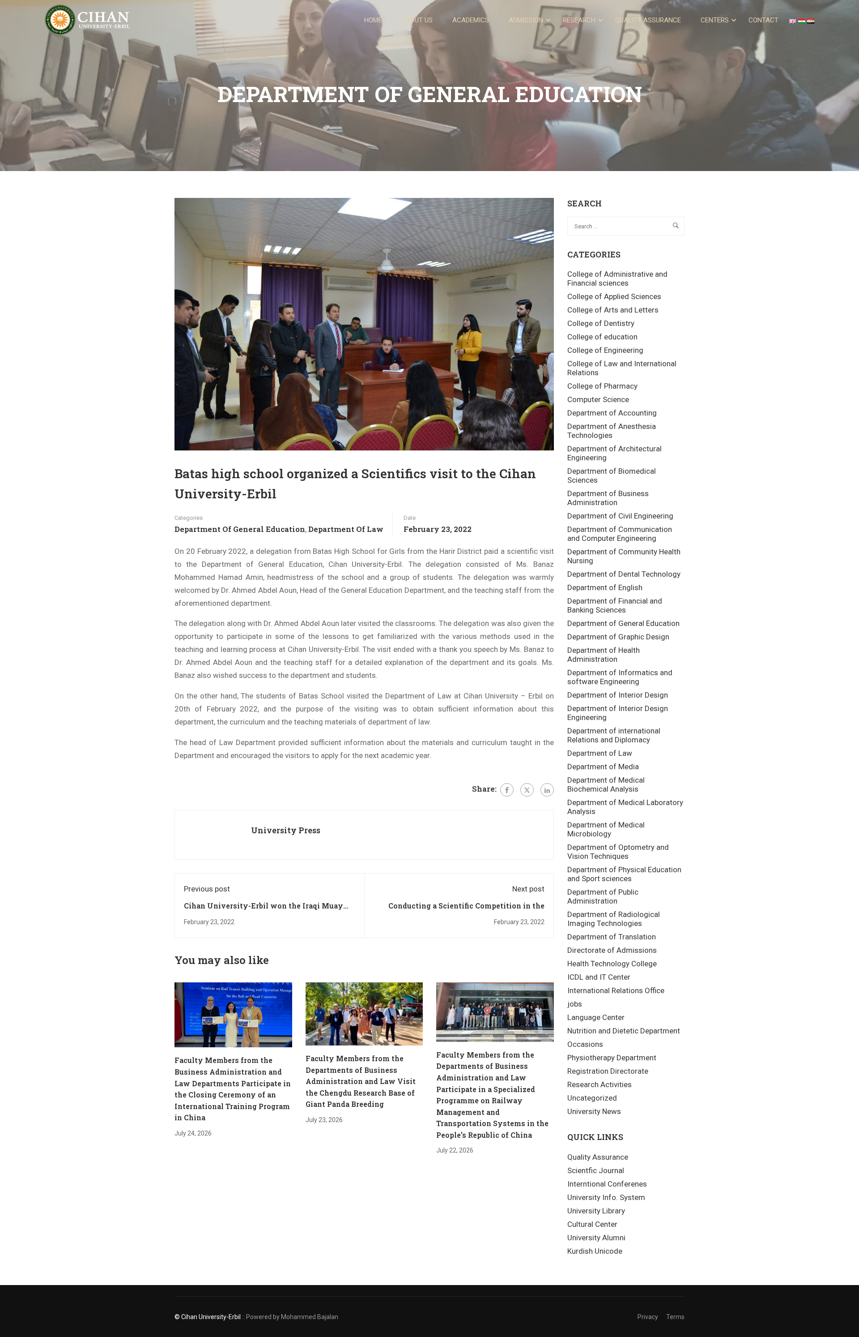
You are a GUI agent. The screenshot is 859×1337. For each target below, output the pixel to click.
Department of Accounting (612, 412)
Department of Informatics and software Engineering (619, 677)
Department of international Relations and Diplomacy (613, 735)
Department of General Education (239, 529)
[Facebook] (507, 790)
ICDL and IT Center (598, 977)
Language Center (596, 1017)
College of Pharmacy (602, 385)
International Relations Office (615, 990)
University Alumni (596, 1237)
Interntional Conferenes (607, 1183)
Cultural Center (592, 1224)
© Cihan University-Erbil (207, 1316)
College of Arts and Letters (613, 309)
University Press (285, 830)
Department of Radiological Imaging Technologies (613, 919)
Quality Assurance (648, 20)
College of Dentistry (600, 323)
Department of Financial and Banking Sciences (614, 605)
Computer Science (598, 399)
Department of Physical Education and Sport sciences (624, 874)
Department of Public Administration (602, 896)
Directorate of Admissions (612, 950)
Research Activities (599, 1084)
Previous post (207, 888)
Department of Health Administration (603, 655)
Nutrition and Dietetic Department (623, 1030)
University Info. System (606, 1197)
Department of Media (603, 766)
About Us (417, 20)
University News (594, 1111)
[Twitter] (527, 790)
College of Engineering (605, 350)
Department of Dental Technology (623, 574)
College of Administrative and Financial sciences (617, 278)
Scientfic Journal (595, 1170)
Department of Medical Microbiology (606, 829)
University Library (596, 1210)
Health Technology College (612, 963)
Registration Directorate (607, 1071)
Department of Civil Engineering (620, 515)
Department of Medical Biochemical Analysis (606, 784)
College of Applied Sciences (614, 296)
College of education (602, 336)
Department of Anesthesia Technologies (611, 431)
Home (373, 20)
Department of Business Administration (608, 498)
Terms (675, 1316)
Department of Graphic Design (618, 636)
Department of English (604, 587)
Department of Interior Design (617, 694)
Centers (715, 20)
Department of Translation (611, 936)
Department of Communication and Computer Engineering (619, 534)
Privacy (648, 1316)
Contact (763, 20)
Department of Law (345, 529)
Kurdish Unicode (594, 1251)
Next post (528, 888)
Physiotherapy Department (611, 1057)
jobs (574, 1003)
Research (579, 20)
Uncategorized (592, 1097)
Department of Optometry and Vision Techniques (618, 852)
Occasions (585, 1044)
